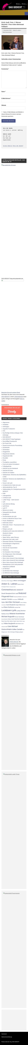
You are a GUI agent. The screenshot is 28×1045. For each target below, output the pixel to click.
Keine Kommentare (7, 32)
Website (3, 105)
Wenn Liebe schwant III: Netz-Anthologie (13, 560)
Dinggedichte (6, 451)
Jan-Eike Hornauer (12, 602)
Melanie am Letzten (8, 510)
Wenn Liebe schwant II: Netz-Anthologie (13, 558)
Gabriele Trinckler (6, 599)
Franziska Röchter (18, 596)
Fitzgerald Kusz (7, 596)
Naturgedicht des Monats (9, 512)
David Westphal (6, 593)
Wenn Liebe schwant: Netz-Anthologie (13, 562)
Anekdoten (5, 424)
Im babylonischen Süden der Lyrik (12, 485)
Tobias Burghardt (9, 623)
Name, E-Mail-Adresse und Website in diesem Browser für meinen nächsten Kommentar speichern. (12, 114)
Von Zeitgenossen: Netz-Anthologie (12, 554)
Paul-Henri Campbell (19, 619)
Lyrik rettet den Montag (9, 504)
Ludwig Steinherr (21, 610)
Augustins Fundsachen (9, 428)
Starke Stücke (19, 621)
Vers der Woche (7, 545)
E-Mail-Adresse (6, 98)
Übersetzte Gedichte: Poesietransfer (12, 541)
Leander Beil (17, 607)
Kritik (4, 493)
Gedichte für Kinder (8, 470)
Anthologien (6, 426)
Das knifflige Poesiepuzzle (10, 441)
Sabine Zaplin (13, 621)
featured (22, 593)
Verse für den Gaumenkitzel (10, 547)
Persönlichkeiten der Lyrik (9, 516)
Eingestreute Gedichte (8, 453)
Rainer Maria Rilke (5, 621)
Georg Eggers (14, 599)
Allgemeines (6, 422)
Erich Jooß (15, 593)
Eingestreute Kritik (7, 456)
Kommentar (5, 69)
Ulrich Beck (18, 623)
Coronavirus (7, 589)
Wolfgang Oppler (19, 632)
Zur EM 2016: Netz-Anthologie (11, 570)
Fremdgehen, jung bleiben (10, 462)
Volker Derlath (17, 629)
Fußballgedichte (7, 466)
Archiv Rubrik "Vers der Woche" (13, 146)
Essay (4, 460)
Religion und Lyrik (7, 529)
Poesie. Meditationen (8, 520)
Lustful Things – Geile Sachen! (11, 499)
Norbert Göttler (11, 619)
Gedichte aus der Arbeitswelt (10, 468)
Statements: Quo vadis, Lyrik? (10, 539)
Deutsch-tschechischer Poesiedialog (12, 445)
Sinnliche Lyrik (6, 535)
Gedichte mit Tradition (8, 472)
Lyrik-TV (5, 508)
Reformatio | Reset (8, 522)
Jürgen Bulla (19, 604)
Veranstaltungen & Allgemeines (11, 543)
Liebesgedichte (7, 495)
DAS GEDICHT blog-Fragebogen (11, 439)
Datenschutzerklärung (6, 1036)
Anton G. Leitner (17, 30)
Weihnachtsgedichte (8, 556)
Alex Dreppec (10, 580)
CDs (4, 430)
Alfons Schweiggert (19, 580)
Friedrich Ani (24, 596)
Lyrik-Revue (6, 506)
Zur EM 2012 (6, 568)
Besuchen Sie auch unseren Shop (10, 392)
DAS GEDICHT (5, 396)
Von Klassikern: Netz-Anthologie (11, 552)
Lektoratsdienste (18, 396)
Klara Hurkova (9, 607)
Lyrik (4, 501)
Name (3, 91)
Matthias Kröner (5, 613)
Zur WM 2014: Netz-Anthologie (11, 572)
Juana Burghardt (10, 604)
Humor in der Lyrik (7, 483)
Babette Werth (20, 584)
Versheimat (6, 550)
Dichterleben (6, 449)
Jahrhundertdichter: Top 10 (10, 487)
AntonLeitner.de (14, 641)
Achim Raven (4, 580)
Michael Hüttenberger (19, 616)
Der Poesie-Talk (7, 443)
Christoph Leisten (12, 586)
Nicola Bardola (4, 619)
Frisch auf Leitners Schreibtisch (11, 464)
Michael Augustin (8, 616)
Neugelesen (6, 514)
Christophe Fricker (5, 586)
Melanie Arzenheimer (17, 613)
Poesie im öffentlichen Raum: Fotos (12, 518)
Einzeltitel (5, 458)
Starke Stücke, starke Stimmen (11, 537)
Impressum (4, 1033)
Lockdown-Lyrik (7, 497)
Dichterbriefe (6, 447)
